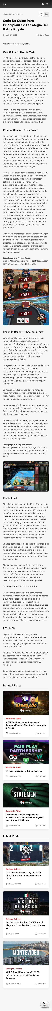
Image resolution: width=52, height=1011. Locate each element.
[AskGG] (44, 1004)
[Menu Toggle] (47, 4)
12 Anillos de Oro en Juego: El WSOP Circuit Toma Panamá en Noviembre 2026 (24, 875)
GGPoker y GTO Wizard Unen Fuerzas (24, 771)
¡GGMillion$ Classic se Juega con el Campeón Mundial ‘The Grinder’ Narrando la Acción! (26, 725)
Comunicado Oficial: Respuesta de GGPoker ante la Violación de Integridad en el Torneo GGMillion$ (25, 817)
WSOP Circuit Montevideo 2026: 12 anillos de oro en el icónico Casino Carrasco (23, 975)
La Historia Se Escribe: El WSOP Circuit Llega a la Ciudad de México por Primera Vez (25, 925)
